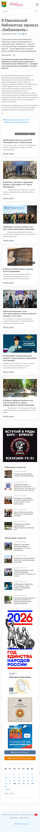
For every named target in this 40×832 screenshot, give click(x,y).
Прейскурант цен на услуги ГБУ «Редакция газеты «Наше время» (18, 141)
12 (14, 777)
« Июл (7, 789)
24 (6, 783)
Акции (19, 34)
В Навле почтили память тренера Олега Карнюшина (18, 270)
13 (19, 777)
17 (5, 780)
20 (19, 780)
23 (32, 780)
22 (28, 780)
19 (14, 780)
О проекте (14, 818)
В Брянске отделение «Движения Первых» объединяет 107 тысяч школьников (18, 184)
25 (10, 783)
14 (23, 777)
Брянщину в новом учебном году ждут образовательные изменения (18, 227)
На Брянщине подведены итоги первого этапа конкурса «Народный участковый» (19, 358)
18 (10, 780)
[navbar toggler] (37, 4)
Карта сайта (24, 818)
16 (32, 777)
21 (23, 780)
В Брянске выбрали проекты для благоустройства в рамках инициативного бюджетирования (18, 402)
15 (28, 777)
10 (5, 777)
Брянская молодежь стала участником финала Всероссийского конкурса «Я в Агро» (20, 313)
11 (10, 777)
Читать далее (8, 153)
